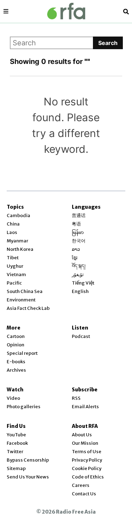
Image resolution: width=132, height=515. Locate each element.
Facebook (17, 443)
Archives (16, 370)
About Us (82, 435)
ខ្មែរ (74, 258)
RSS (76, 398)
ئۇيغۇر (78, 275)
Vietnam (16, 275)
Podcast (81, 336)
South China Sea (25, 291)
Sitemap (16, 468)
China (13, 224)
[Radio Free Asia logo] (66, 11)
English (80, 291)
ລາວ (76, 249)
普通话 (79, 216)
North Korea (20, 249)
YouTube (16, 435)
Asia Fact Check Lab (28, 308)
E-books (16, 362)
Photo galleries (23, 407)
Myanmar (17, 241)
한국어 (79, 241)
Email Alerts (85, 407)
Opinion (15, 345)
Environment (21, 300)
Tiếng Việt (83, 283)
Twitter (15, 452)
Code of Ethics (88, 477)
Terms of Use (86, 452)
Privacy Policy (87, 460)
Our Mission (85, 443)
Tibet (13, 258)
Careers (80, 485)
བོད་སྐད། (79, 266)
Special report (22, 353)
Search (108, 42)
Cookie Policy (86, 468)
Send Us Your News (28, 477)
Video (13, 398)
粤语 (76, 224)
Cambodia (18, 216)
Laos (12, 232)
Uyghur (15, 266)
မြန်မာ (78, 232)
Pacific (14, 283)
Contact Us (84, 494)
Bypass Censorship (28, 460)
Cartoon (16, 336)
